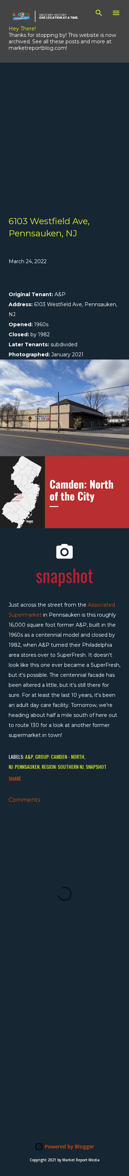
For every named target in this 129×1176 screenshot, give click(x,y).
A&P (29, 756)
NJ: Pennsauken (24, 766)
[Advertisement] (64, 127)
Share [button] (15, 778)
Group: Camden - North (59, 756)
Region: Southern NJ (62, 766)
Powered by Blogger (68, 1146)
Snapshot (96, 766)
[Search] (99, 13)
